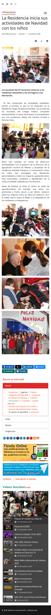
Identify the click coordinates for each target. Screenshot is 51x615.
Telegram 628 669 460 (18, 395)
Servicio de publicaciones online (23, 409)
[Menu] (45, 13)
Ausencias (13, 392)
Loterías (33, 398)
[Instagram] (15, 4)
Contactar (36, 395)
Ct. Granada (24, 400)
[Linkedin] (11, 4)
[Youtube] (7, 4)
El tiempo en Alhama (18, 398)
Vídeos (33, 392)
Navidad (22, 34)
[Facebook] (3, 4)
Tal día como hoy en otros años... (23, 406)
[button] (25, 386)
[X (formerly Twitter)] (41, 41)
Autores (35, 412)
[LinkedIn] (47, 41)
